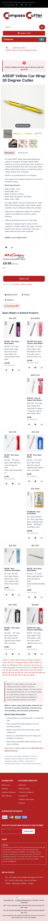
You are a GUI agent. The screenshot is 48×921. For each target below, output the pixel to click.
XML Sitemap (7, 796)
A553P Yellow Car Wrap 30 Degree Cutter (21, 50)
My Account (6, 785)
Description (9, 153)
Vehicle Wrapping (8, 667)
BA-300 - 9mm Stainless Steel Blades (12, 569)
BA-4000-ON (40, 673)
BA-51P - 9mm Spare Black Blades (34, 569)
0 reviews (16, 284)
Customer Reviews (9, 792)
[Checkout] (30, 5)
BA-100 (33, 670)
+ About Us (22, 785)
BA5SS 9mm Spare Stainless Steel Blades (35, 629)
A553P (36, 662)
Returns (10, 300)
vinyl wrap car (36, 665)
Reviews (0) (22, 153)
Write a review (26, 284)
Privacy (27, 295)
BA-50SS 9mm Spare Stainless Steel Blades (35, 342)
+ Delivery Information (26, 799)
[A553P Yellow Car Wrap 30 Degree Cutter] (7, 133)
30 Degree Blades (21, 662)
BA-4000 (31, 673)
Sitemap (5, 789)
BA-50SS (18, 675)
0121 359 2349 (9, 5)
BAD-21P (11, 662)
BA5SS (4, 673)
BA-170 (27, 670)
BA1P (22, 670)
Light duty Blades (28, 675)
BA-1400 (24, 673)
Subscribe (28, 831)
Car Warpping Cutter (14, 665)
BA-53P (11, 675)
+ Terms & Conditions (26, 792)
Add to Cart (24, 279)
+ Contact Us (22, 796)
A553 (31, 662)
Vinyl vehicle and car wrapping (27, 667)
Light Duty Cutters (19, 48)
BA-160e (15, 670)
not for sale (24, 67)
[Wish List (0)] (22, 5)
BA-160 (8, 670)
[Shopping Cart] (26, 5)
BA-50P (17, 673)
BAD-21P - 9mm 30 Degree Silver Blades (34, 399)
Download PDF (13, 306)
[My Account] (17, 5)
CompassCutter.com (25, 897)
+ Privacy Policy (23, 789)
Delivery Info (12, 295)
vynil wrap (27, 665)
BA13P (39, 670)
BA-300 (11, 673)
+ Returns (21, 803)
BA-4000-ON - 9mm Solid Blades (33, 513)
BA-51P (5, 675)
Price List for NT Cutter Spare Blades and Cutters (18, 2)
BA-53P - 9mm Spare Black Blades (11, 342)
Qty (4, 268)
